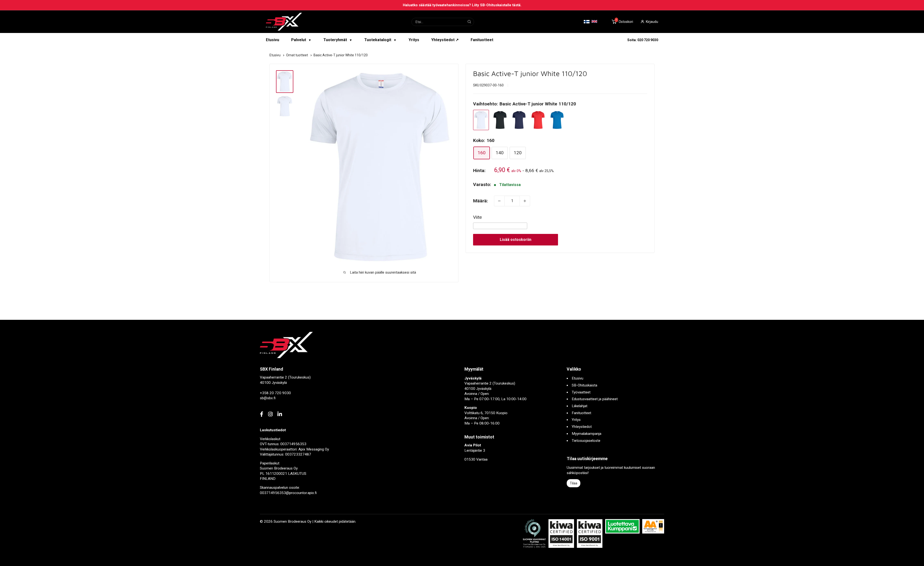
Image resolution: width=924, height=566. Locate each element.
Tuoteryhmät (337, 40)
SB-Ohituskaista (584, 385)
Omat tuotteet (297, 55)
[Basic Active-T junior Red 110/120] (538, 120)
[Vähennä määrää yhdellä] (499, 201)
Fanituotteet (482, 40)
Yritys (414, 40)
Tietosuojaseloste (586, 440)
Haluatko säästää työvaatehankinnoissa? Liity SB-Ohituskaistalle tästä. (462, 5)
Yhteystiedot (582, 426)
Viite (477, 217)
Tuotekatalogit (380, 40)
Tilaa (573, 483)
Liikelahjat (579, 406)
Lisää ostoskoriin (515, 239)
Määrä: (480, 201)
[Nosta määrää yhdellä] (525, 201)
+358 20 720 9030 (275, 393)
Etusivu (272, 40)
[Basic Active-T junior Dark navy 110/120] (519, 120)
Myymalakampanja (586, 433)
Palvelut (301, 40)
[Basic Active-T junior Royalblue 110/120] (557, 120)
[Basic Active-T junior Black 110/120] (500, 120)
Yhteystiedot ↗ (445, 40)
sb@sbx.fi (268, 398)
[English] (594, 21)
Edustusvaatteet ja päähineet (595, 399)
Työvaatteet (581, 392)
